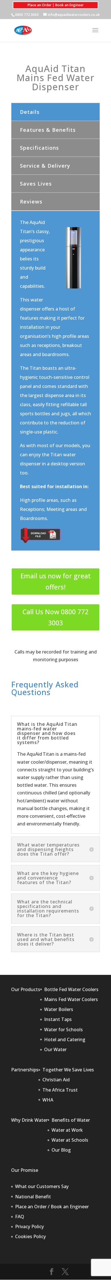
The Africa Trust (60, 1090)
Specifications (39, 147)
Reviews (31, 201)
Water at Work (67, 1130)
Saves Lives (36, 183)
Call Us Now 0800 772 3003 (55, 617)
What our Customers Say (42, 1186)
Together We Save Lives (68, 1070)
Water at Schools (70, 1140)
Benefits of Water (71, 1120)
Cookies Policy (30, 1236)
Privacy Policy (29, 1226)
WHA (47, 1100)
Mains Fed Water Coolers (71, 999)
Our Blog (61, 1150)
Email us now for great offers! (55, 581)
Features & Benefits (48, 129)
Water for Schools (63, 1029)
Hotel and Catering (64, 1039)
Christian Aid (56, 1079)
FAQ (19, 1216)
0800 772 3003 (27, 14)
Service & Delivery (45, 165)
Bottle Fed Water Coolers (71, 989)
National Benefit (33, 1196)
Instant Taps (58, 1019)
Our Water (55, 1049)
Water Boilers (58, 1009)
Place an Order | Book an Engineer (56, 5)
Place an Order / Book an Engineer (52, 1206)
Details (30, 111)
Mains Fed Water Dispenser (55, 82)
